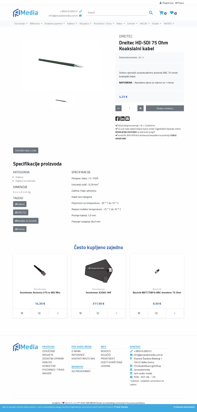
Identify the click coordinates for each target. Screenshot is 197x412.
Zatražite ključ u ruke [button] (25, 150)
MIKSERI (46, 373)
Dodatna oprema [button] (54, 23)
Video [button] (120, 23)
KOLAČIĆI (106, 355)
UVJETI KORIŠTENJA (111, 362)
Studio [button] (155, 23)
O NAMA (76, 351)
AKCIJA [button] (144, 23)
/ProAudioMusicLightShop (147, 366)
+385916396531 (69, 11)
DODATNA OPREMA (53, 358)
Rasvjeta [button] (84, 23)
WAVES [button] (168, 23)
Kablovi (20, 204)
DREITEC (21, 212)
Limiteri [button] (131, 23)
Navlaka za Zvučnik (26, 221)
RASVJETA (47, 355)
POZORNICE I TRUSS (53, 369)
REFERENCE (78, 355)
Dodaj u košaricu (165, 108)
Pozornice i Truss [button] (103, 23)
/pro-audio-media (143, 373)
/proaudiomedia (142, 369)
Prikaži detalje (121, 406)
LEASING (105, 366)
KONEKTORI (49, 366)
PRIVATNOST (108, 358)
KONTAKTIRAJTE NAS (83, 358)
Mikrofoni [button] (35, 23)
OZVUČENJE (48, 351)
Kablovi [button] (71, 23)
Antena (20, 229)
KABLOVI (47, 362)
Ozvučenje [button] (20, 23)
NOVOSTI (106, 351)
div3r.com (72, 402)
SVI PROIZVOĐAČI (81, 371)
